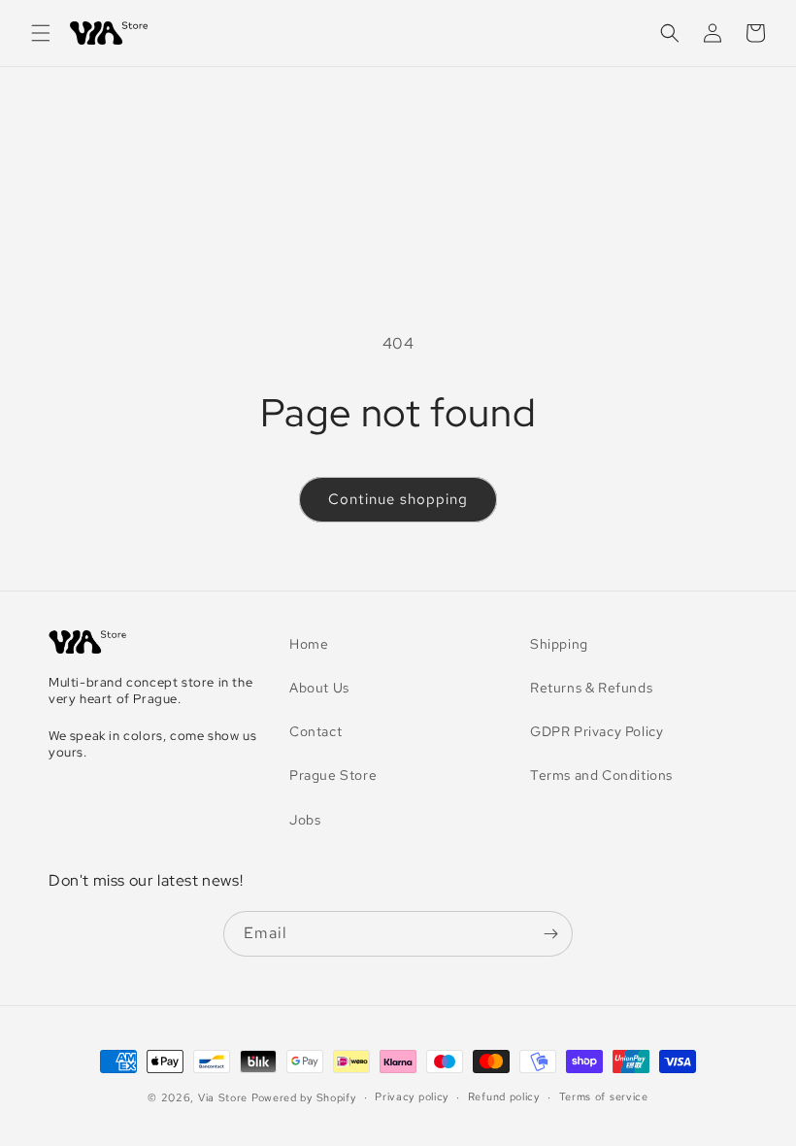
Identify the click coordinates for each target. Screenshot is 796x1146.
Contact (315, 731)
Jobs (304, 819)
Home (308, 644)
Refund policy (504, 1096)
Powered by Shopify (303, 1097)
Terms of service (603, 1096)
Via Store (223, 1097)
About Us (319, 687)
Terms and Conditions (601, 775)
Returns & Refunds (591, 687)
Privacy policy (411, 1096)
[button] (40, 33)
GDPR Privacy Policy (596, 731)
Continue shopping (398, 499)
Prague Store (333, 775)
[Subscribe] (550, 934)
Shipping (559, 644)
